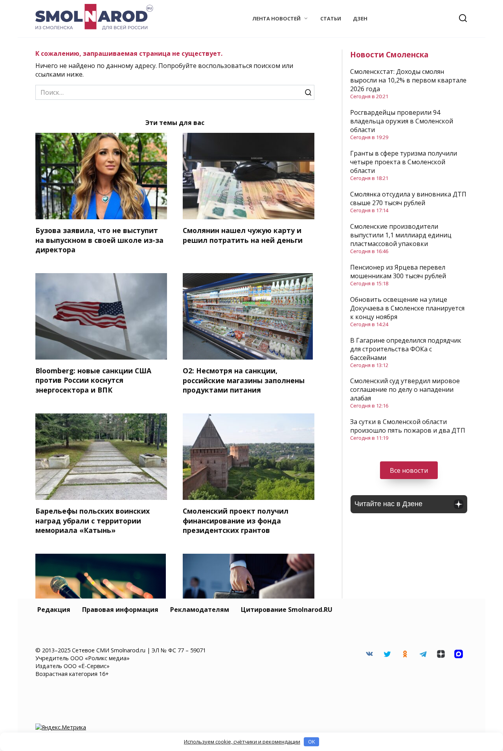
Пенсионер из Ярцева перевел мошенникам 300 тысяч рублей (398, 271)
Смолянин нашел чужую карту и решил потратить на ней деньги (243, 235)
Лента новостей (276, 18)
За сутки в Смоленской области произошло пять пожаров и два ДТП (407, 426)
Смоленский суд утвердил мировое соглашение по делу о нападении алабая (405, 389)
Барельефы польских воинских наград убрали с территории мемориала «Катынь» (92, 520)
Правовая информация (120, 609)
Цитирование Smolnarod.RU (286, 609)
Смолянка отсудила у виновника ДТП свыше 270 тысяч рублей (408, 198)
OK (311, 741)
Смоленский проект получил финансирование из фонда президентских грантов (235, 520)
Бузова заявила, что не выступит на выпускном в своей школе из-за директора (99, 240)
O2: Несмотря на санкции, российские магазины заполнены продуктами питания (244, 380)
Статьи (330, 18)
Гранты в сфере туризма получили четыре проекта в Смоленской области (403, 162)
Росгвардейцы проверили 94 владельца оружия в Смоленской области (401, 121)
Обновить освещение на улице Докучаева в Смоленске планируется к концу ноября (407, 308)
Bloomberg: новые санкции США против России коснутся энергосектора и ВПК (93, 380)
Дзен (360, 18)
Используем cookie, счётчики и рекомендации (242, 741)
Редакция (53, 609)
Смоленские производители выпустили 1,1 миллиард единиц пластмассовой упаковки (401, 235)
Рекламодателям (199, 609)
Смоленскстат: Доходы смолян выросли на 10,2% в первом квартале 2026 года (408, 80)
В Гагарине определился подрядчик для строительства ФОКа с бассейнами (405, 349)
